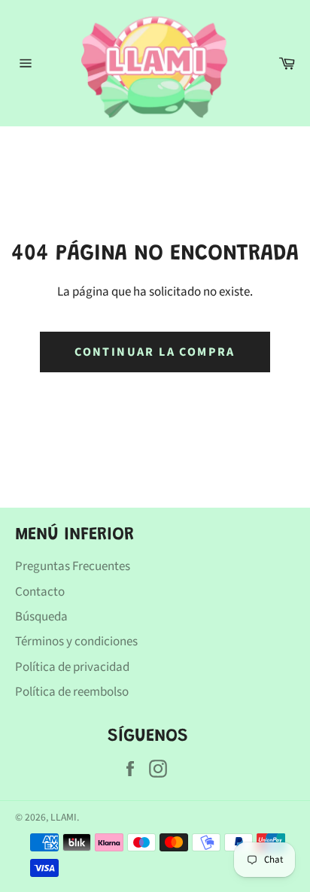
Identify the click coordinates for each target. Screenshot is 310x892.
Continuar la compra (155, 352)
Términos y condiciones (76, 642)
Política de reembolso (72, 692)
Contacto (40, 592)
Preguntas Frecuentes (72, 566)
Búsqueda (41, 617)
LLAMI (63, 817)
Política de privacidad (72, 667)
